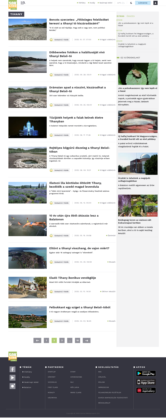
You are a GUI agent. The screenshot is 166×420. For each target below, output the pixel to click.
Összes (131, 16)
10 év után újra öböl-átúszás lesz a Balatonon (74, 217)
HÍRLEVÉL (102, 377)
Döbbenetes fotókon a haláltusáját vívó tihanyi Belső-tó (77, 54)
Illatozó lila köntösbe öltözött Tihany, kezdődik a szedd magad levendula (75, 184)
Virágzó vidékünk (107, 39)
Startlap (52, 372)
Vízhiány (82, 3)
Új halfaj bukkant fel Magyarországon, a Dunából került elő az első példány (137, 137)
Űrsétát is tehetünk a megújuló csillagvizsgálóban (134, 179)
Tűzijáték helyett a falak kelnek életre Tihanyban (76, 119)
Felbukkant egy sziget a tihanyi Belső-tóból (79, 307)
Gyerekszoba (76, 377)
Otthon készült (108, 291)
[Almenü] (22, 3)
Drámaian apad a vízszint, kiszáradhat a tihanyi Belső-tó (77, 89)
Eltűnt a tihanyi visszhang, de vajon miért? (79, 248)
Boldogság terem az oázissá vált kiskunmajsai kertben (134, 221)
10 (77, 340)
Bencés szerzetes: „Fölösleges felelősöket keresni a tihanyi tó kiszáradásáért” (79, 21)
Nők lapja (74, 387)
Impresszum (103, 387)
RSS (99, 372)
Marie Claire (75, 392)
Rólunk (101, 382)
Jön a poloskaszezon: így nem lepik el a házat (137, 89)
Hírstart (51, 377)
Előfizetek (142, 3)
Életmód (111, 235)
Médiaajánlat (104, 403)
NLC (72, 382)
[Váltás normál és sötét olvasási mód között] (131, 2)
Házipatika (52, 398)
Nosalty (51, 392)
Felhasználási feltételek (109, 392)
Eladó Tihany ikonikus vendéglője (72, 277)
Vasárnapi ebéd (105, 3)
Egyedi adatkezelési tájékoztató (113, 398)
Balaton (27, 387)
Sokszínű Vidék (61, 40)
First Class (53, 387)
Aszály (92, 3)
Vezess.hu (52, 382)
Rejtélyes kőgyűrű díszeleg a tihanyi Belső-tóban (79, 149)
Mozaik (112, 262)
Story (72, 372)
